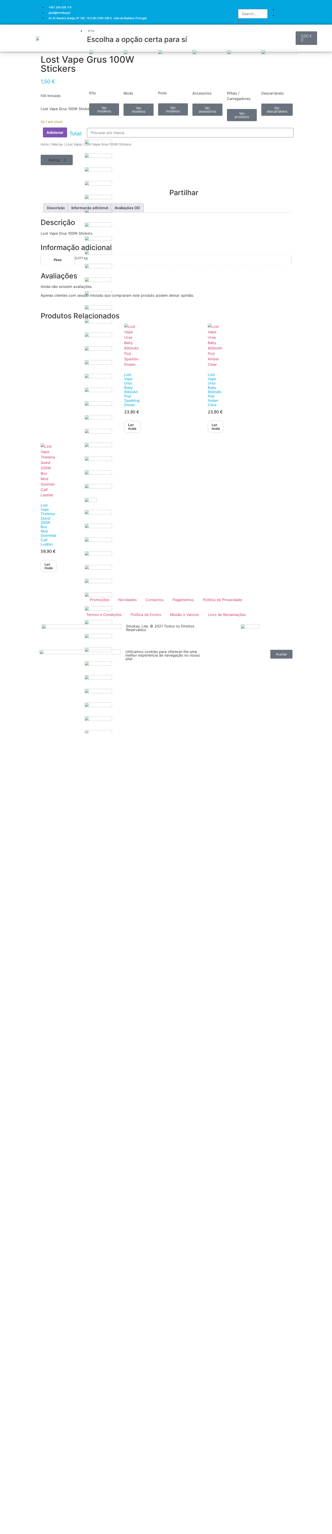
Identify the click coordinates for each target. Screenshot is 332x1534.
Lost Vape (74, 144)
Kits (91, 31)
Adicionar (55, 132)
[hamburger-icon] (292, 30)
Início (45, 144)
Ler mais (48, 566)
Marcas (57, 144)
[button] (57, 160)
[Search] (242, 23)
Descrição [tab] (56, 208)
